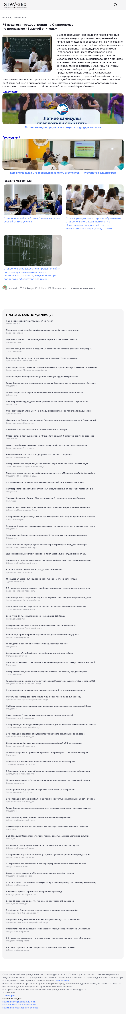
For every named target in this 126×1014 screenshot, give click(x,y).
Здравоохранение (15, 581)
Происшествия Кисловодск (20, 736)
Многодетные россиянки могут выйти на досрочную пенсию (37, 643)
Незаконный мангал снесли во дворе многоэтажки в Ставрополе (39, 454)
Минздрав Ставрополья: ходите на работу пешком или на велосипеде (41, 579)
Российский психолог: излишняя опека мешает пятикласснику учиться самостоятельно (50, 526)
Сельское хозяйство (16, 656)
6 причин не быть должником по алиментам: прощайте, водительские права (45, 482)
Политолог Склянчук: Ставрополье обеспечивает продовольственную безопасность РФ (50, 662)
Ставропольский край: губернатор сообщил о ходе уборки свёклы (39, 653)
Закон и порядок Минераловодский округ (27, 370)
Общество (11, 385)
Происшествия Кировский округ (22, 913)
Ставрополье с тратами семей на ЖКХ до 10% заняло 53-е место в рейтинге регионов (50, 436)
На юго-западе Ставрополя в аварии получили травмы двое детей (39, 715)
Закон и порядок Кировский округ (23, 727)
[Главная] (15, 5)
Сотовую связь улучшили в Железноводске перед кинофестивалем (40, 873)
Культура (10, 838)
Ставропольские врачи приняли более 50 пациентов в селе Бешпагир (41, 625)
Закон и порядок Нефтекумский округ (25, 466)
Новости (6, 17)
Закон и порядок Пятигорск (20, 448)
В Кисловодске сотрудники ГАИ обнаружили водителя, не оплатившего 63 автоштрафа (50, 799)
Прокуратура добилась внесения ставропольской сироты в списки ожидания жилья (48, 560)
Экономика (12, 438)
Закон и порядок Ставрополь (20, 591)
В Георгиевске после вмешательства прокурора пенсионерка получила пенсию (46, 863)
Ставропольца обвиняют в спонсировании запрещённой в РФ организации (44, 743)
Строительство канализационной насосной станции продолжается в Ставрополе (48, 928)
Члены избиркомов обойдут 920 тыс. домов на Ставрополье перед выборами (45, 498)
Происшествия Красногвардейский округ (27, 699)
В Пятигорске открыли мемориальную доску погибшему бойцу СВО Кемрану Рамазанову (51, 882)
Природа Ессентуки (16, 619)
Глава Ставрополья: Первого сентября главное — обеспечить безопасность (44, 392)
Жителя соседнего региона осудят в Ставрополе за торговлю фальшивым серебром (49, 348)
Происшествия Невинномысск (21, 360)
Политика (11, 501)
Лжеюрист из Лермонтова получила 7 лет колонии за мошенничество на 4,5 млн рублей (51, 420)
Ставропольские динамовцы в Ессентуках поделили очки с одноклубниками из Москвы (50, 516)
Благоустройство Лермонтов (21, 894)
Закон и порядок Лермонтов (20, 423)
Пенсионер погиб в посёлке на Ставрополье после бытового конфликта (42, 330)
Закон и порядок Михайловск (20, 609)
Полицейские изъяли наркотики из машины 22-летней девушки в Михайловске (46, 606)
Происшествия (13, 342)
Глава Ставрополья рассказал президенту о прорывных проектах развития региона (48, 808)
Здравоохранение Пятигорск (20, 764)
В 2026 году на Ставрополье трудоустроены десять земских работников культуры (48, 836)
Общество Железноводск (19, 876)
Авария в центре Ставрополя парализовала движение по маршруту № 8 (42, 634)
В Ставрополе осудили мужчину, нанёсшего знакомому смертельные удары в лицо (48, 588)
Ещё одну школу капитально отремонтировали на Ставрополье (38, 817)
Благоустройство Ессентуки (20, 773)
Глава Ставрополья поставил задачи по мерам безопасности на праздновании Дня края (51, 383)
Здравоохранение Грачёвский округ (24, 628)
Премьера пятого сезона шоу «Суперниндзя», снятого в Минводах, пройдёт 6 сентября (50, 473)
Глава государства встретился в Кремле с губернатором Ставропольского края (47, 752)
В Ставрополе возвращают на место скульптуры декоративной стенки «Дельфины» (49, 938)
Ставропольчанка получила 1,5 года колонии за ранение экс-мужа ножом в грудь (47, 463)
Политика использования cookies (20, 1007)
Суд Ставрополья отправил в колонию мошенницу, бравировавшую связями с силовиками (51, 367)
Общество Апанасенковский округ (23, 683)
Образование (19, 17)
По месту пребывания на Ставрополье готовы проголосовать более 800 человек (47, 826)
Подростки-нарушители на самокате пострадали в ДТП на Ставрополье (43, 919)
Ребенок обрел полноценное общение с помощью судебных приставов (42, 376)
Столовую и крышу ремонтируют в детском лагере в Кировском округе (42, 845)
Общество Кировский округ (20, 848)
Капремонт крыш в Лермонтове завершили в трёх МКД (34, 891)
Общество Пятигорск (17, 885)
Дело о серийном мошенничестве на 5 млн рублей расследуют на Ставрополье (46, 445)
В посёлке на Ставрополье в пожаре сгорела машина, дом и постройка (42, 910)
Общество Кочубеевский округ (21, 563)
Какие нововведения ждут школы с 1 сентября (29, 321)
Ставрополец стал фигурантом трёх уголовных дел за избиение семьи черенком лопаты (51, 724)
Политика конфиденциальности (19, 1001)
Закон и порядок (14, 333)
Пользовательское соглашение (19, 1004)
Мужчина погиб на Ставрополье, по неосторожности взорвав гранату (41, 339)
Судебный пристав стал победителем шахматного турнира (36, 429)
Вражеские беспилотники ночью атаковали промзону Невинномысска (41, 358)
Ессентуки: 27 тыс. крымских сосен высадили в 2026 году (35, 616)
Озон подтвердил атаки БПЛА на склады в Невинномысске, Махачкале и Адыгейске (48, 411)
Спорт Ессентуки (15, 519)
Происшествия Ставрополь (20, 718)
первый (13, 288)
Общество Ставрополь (17, 457)
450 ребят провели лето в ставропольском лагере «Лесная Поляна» (40, 947)
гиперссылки (62, 980)
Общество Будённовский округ (21, 547)
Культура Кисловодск (17, 903)
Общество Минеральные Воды (21, 476)
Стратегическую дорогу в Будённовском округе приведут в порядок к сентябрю (46, 544)
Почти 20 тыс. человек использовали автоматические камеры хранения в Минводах (48, 507)
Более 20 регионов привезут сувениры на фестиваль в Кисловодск (40, 901)
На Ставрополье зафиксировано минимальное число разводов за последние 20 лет (48, 706)
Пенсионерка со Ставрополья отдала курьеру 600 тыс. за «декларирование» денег (48, 597)
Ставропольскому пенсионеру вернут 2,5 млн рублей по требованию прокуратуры (48, 854)
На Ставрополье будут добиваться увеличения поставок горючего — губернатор (47, 401)
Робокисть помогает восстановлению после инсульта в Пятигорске (40, 761)
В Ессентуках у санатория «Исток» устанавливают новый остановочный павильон (48, 771)
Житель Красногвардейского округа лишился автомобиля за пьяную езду (43, 696)
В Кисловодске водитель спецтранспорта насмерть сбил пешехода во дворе (45, 734)
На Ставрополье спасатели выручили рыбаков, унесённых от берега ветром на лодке (49, 488)
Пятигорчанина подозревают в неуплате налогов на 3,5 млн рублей (40, 789)
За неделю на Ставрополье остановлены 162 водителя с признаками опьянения (46, 535)
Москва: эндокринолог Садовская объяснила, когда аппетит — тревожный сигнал (48, 780)
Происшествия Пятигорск (19, 572)
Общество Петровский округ (20, 820)
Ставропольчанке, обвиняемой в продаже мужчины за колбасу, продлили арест (46, 671)
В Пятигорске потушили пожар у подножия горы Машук (34, 569)
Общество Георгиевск (17, 866)
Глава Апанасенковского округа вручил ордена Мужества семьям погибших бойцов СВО (51, 681)
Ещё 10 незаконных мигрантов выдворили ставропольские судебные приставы (46, 554)
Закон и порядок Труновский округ (23, 600)
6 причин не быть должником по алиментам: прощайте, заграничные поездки (45, 690)
